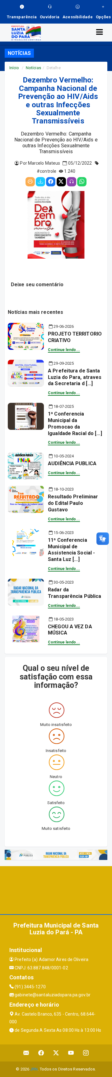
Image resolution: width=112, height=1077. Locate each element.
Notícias (33, 67)
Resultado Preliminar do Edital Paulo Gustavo (73, 503)
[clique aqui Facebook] (41, 1053)
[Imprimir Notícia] (30, 181)
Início (14, 67)
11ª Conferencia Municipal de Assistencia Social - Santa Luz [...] (71, 549)
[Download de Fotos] (40, 181)
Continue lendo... (64, 350)
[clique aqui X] (56, 1053)
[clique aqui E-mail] (26, 1053)
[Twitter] (61, 181)
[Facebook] (50, 181)
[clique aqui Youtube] (71, 1053)
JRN (34, 1069)
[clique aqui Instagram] (86, 1053)
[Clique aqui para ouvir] (71, 181)
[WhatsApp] (81, 181)
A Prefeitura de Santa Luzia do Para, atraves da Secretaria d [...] (74, 377)
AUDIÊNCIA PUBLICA (72, 463)
